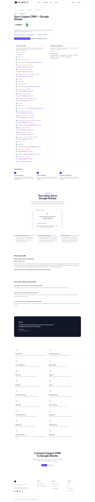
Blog (68, 486)
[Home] (15, 10)
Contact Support (55, 483)
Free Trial (79, 2)
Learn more (51, 465)
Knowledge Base (55, 488)
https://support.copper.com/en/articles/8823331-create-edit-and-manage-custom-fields (32, 269)
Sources (39, 2)
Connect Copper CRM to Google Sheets (22, 38)
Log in (73, 2)
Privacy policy (69, 490)
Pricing (56, 2)
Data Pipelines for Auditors (41, 486)
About (68, 483)
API (37, 488)
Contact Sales (54, 486)
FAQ (51, 2)
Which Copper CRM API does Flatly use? (39, 38)
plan (40, 179)
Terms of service (70, 488)
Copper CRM (29, 10)
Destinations (45, 2)
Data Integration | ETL (41, 483)
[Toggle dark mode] (70, 2)
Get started (44, 465)
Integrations (22, 10)
